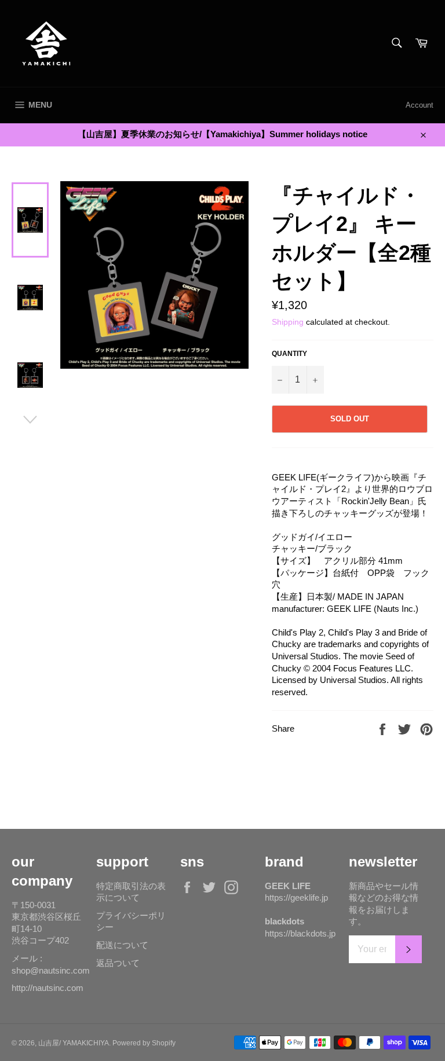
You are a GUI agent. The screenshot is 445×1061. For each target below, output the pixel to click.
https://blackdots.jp (300, 933)
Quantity (289, 354)
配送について (122, 945)
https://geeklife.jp (296, 897)
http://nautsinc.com (47, 988)
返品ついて (118, 963)
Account (419, 105)
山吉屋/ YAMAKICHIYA (73, 1043)
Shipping (288, 321)
